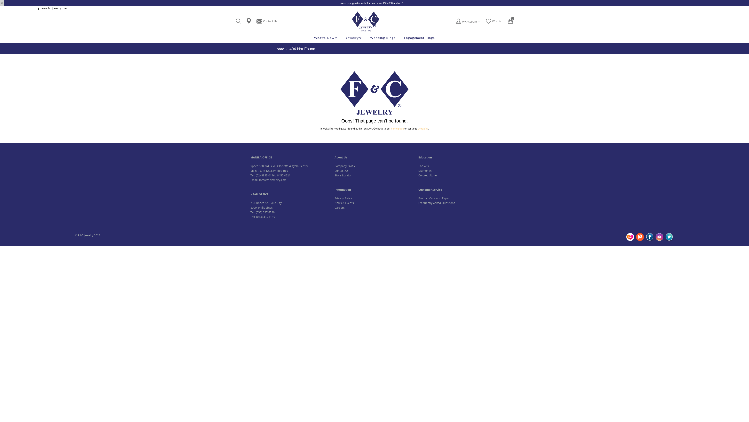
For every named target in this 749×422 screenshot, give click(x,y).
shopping (423, 128)
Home (278, 48)
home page (397, 128)
